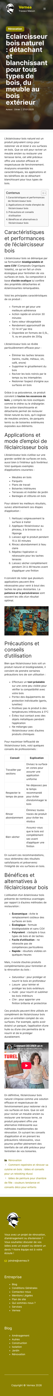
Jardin (15, 1350)
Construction (19, 1343)
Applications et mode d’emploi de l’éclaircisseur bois (26, 206)
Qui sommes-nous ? (24, 1302)
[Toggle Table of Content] (42, 193)
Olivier (17, 109)
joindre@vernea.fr (18, 1260)
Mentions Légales (22, 1295)
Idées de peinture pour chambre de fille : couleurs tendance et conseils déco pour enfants (25, 1183)
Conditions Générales (24, 1288)
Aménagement (20, 1335)
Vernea (25, 7)
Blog (14, 1284)
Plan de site (19, 1299)
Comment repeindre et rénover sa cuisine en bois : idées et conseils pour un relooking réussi (26, 1169)
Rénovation (15, 1160)
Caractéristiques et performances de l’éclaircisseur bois (26, 199)
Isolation (17, 1346)
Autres (16, 1339)
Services (17, 1306)
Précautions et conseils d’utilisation (21, 214)
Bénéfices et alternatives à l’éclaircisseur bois (23, 221)
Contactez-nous (21, 1291)
